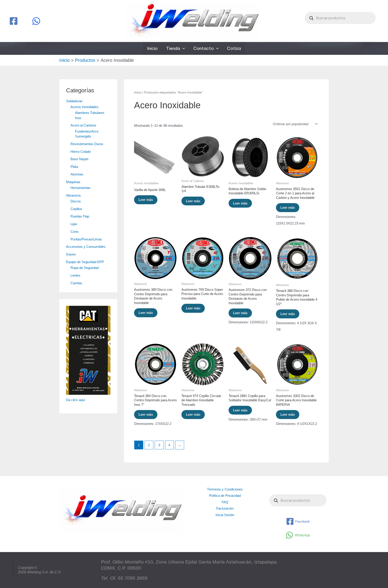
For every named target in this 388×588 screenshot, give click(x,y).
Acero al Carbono (83, 125)
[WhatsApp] (36, 21)
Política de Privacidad (225, 495)
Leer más (146, 200)
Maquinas (73, 182)
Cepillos (76, 209)
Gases (71, 254)
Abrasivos (73, 195)
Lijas (74, 224)
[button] (182, 48)
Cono (74, 231)
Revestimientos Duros (87, 144)
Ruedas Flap (80, 216)
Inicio (152, 48)
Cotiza (234, 48)
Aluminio (77, 174)
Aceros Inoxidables (85, 107)
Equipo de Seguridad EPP (85, 262)
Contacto (203, 48)
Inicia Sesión (225, 515)
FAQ (225, 502)
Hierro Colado (81, 151)
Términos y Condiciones (225, 489)
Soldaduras (74, 101)
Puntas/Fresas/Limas (86, 239)
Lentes (75, 275)
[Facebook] (13, 21)
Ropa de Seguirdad (85, 268)
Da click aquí (75, 400)
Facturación (225, 508)
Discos (76, 201)
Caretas (76, 283)
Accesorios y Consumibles (86, 247)
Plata (74, 167)
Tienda (173, 48)
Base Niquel (79, 159)
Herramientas (80, 188)
